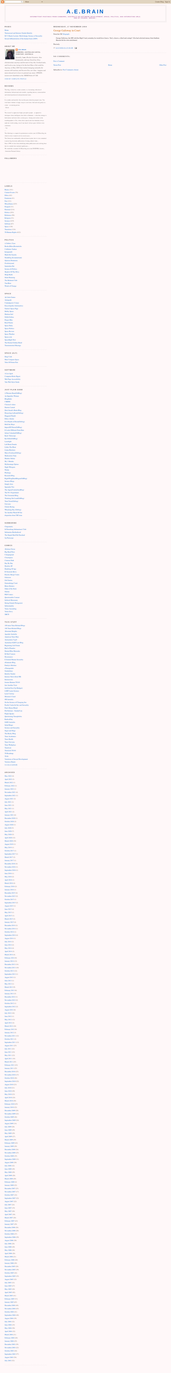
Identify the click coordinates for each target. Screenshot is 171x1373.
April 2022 (8, 779)
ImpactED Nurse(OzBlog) (13, 427)
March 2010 (9, 1101)
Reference (8, 215)
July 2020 (8, 828)
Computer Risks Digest (12, 376)
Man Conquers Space (12, 359)
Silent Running (10, 277)
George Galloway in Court (66, 30)
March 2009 (9, 1140)
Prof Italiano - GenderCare (13, 711)
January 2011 (9, 1068)
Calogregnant (9, 554)
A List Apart (9, 373)
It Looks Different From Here (14, 430)
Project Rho (9, 320)
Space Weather (10, 334)
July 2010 (8, 1088)
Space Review (9, 331)
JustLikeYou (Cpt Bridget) (14, 688)
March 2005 (9, 1295)
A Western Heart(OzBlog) (13, 393)
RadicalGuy (9, 719)
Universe (8, 504)
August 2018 (9, 844)
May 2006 (8, 1250)
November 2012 (10, 1000)
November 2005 (10, 1269)
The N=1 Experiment (12, 492)
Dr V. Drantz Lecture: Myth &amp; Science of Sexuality (23, 36)
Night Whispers (10, 467)
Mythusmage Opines (12, 464)
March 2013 (9, 987)
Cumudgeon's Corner (12, 303)
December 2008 (10, 1149)
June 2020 (8, 831)
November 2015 (10, 896)
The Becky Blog (10, 733)
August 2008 (9, 1162)
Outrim (7, 591)
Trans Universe (10, 742)
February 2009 (10, 1143)
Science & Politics (11, 269)
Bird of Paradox (10, 648)
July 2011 (8, 1049)
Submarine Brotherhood (13, 532)
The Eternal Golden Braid (13, 343)
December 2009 (10, 1110)
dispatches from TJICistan (13, 515)
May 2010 (8, 1094)
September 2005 (10, 1276)
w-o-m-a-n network (11, 765)
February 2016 (10, 886)
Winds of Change (10, 286)
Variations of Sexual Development (16, 759)
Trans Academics (10, 736)
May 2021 (8, 808)
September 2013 (10, 974)
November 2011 (10, 1036)
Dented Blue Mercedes (12, 651)
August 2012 (9, 1010)
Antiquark (8, 300)
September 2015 (10, 902)
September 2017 (10, 854)
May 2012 (8, 1019)
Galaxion (8, 577)
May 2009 (8, 1133)
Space (7, 226)
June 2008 (8, 1169)
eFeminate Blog (10, 662)
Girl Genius (8, 580)
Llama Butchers (10, 450)
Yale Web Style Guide (12, 382)
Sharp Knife (9, 274)
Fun (6, 201)
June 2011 (8, 1052)
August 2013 (9, 977)
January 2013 (9, 993)
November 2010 (10, 1075)
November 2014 (10, 928)
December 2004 (10, 1305)
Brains (7, 189)
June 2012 (8, 1016)
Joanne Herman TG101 (12, 682)
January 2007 (9, 1224)
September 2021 (10, 795)
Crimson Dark (9, 560)
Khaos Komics (9, 586)
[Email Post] (75, 48)
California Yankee (11, 249)
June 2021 (8, 805)
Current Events (10, 192)
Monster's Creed (10, 696)
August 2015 (9, 906)
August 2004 (9, 1318)
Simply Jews (9, 484)
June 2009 (8, 1130)
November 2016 (10, 867)
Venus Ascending (10, 609)
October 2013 (9, 971)
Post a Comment (58, 61)
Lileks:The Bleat (10, 447)
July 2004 (8, 1321)
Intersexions (9, 679)
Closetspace (9, 557)
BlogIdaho (8, 399)
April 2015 (8, 915)
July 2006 (8, 1243)
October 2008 (9, 1156)
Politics (7, 212)
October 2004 (9, 1312)
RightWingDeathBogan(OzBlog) (16, 478)
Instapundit (8, 252)
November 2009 (10, 1114)
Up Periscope (9, 538)
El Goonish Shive (11, 572)
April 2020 (8, 838)
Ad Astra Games (10, 297)
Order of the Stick (11, 589)
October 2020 (9, 821)
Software (8, 224)
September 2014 (10, 935)
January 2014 (9, 961)
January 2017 (9, 860)
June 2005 (8, 1286)
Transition (8, 229)
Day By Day (9, 563)
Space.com (8, 337)
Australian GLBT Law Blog (14, 642)
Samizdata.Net (9, 266)
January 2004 (9, 1341)
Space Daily (9, 325)
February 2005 (10, 1299)
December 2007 (10, 1188)
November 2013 (10, 967)
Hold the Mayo (10, 424)
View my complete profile (15, 79)
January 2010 (9, 1107)
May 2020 (8, 834)
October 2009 (9, 1117)
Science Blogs (9, 481)
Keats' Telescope (10, 436)
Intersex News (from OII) (13, 677)
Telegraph (65, 34)
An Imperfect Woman (12, 396)
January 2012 (9, 1032)
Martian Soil (9, 314)
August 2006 (9, 1240)
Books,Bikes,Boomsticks (13, 246)
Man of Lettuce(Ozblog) (13, 453)
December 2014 (10, 925)
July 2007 (8, 1204)
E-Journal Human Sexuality (14, 659)
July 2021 (8, 802)
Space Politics (9, 328)
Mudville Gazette (11, 255)
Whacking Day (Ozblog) (13, 510)
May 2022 (8, 776)
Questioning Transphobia (13, 716)
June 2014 (8, 945)
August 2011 (9, 1045)
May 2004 (8, 1328)
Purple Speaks (9, 713)
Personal (7, 209)
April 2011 (8, 1058)
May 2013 (8, 984)
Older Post (162, 65)
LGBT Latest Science (12, 691)
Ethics (7, 195)
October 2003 (9, 1351)
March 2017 (9, 857)
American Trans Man (12, 637)
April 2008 (8, 1175)
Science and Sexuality (12, 728)
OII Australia (9, 699)
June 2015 (8, 909)
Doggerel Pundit (10, 416)
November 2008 (10, 1153)
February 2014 (10, 958)
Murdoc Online (10, 458)
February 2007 (10, 1221)
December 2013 (10, 964)
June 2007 (8, 1208)
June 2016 (8, 873)
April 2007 (8, 1214)
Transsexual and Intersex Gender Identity (18, 33)
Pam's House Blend (11, 708)
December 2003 (10, 1344)
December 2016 (10, 863)
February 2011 (10, 1065)
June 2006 (8, 1247)
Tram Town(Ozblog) (11, 501)
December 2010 (10, 1071)
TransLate (8, 748)
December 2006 (10, 1227)
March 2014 (9, 954)
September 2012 (10, 1006)
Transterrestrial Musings (13, 345)
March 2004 (9, 1334)
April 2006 (8, 1253)
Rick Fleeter (9, 323)
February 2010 (10, 1104)
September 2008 (10, 1159)
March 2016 (9, 883)
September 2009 (10, 1120)
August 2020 (9, 825)
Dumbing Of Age (10, 569)
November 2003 (10, 1347)
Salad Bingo (9, 725)
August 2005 (9, 1279)
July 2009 (8, 1127)
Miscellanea (9, 204)
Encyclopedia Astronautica (14, 306)
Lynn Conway (9, 693)
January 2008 (9, 1185)
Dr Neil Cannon (10, 654)
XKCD (7, 614)
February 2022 (10, 786)
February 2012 (10, 1029)
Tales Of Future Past (11, 362)
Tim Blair (8, 283)
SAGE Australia (10, 722)
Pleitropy (8, 473)
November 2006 (10, 1230)
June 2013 (8, 980)
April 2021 (8, 812)
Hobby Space (9, 311)
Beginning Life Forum (12, 645)
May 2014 (8, 948)
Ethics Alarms (9, 419)
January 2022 (9, 789)
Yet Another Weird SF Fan (13, 512)
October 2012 (9, 1003)
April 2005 (8, 1292)
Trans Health (9, 739)
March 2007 (9, 1217)
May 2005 (8, 1289)
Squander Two (9, 487)
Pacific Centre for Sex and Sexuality (17, 705)
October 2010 (9, 1078)
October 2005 (9, 1273)
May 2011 (8, 1055)
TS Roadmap (9, 753)
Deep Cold (8, 356)
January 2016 (9, 889)
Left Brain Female (11, 444)
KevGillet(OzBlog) (11, 438)
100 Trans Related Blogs (13, 628)
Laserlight (8, 441)
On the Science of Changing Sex (16, 702)
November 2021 (10, 792)
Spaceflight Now (10, 340)
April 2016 (8, 880)
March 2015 (9, 919)
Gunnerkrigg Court (11, 583)
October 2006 (9, 1234)
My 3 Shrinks (9, 461)
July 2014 (8, 941)
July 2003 (8, 1360)
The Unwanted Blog (11, 495)
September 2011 (10, 1042)
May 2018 (8, 847)
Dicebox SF (9, 566)
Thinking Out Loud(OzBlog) (14, 498)
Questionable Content (12, 597)
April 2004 (8, 1331)
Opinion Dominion (11, 260)
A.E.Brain (85, 11)
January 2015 (9, 922)
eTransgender (9, 668)
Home (110, 65)
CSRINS (7, 401)
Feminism (8, 198)
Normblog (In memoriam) (13, 257)
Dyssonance (9, 657)
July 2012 (8, 1013)
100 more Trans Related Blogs (15, 625)
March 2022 (9, 782)
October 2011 (9, 1039)
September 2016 (10, 870)
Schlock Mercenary (11, 600)
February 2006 (10, 1260)
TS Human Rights (11, 232)
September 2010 (10, 1081)
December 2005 (10, 1266)
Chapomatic (9, 526)
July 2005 (8, 1282)
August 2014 (9, 938)
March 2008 (9, 1179)
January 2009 (9, 1146)
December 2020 (10, 818)
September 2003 (10, 1354)
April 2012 (8, 1023)
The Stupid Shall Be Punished (15, 535)
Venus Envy (9, 611)
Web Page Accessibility (13, 379)
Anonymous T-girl (11, 640)
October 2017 (9, 851)
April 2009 (8, 1136)
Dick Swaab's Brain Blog (13, 410)
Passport (7, 206)
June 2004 (8, 1325)
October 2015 (9, 899)
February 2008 (10, 1182)
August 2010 (9, 1084)
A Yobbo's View (10, 243)
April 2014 (8, 951)
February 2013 (10, 990)
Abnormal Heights (11, 631)
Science (7, 221)
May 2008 (8, 1172)
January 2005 (9, 1302)
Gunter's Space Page (11, 308)
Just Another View (11, 685)
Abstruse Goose (10, 549)
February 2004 (10, 1338)
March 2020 (9, 841)
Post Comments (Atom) (70, 70)
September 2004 (10, 1315)
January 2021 (9, 815)
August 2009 (9, 1123)
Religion (8, 218)
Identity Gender (10, 674)
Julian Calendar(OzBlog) (13, 433)
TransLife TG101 (10, 750)
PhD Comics (9, 594)
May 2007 (8, 1211)
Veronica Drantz (10, 762)
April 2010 (8, 1097)
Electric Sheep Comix (12, 574)
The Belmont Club (11, 280)
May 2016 (8, 876)
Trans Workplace (10, 745)
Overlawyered (9, 263)
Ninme (7, 470)
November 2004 (10, 1308)
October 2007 (9, 1195)
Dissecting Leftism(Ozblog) (14, 413)
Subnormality (9, 606)
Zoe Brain (22, 49)
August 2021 (9, 799)
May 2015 (8, 912)
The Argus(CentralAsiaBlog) (14, 490)
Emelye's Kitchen (10, 665)
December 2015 (10, 893)
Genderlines (9, 671)
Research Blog (10, 475)
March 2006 (9, 1256)
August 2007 (9, 1201)
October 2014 (9, 932)
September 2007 (10, 1198)
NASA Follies (9, 317)
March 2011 (9, 1062)
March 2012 (9, 1026)
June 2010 (8, 1091)
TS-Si (6, 756)
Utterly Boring (10, 507)
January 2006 (9, 1263)
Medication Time (10, 456)
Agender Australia (11, 634)
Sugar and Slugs (10, 730)
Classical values (10, 404)
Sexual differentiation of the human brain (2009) (21, 38)
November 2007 (10, 1192)
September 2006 (10, 1237)
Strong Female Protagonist (14, 603)
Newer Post (57, 65)
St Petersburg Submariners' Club (15, 529)
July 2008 (8, 1166)
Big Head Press (10, 552)
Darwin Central (10, 407)
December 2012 (10, 997)
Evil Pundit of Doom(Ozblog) (15, 421)
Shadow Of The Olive (12, 272)
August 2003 (9, 1357)
